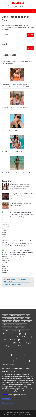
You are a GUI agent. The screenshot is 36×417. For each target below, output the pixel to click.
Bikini (28, 315)
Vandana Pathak (8, 361)
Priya (15, 343)
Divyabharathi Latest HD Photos (13, 152)
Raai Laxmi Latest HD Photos (11, 131)
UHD (28, 358)
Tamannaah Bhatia (18, 352)
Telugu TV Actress (19, 358)
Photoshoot (13, 340)
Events (27, 318)
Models (22, 334)
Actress (5, 315)
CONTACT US (6, 399)
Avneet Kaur (20, 315)
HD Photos (16, 321)
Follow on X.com (8, 403)
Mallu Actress (14, 334)
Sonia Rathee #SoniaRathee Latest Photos (17, 173)
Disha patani (19, 318)
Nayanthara (16, 337)
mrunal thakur (7, 337)
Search (4, 44)
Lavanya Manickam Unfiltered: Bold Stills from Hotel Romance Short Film (22, 196)
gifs (10, 321)
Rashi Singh (6, 346)
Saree (13, 346)
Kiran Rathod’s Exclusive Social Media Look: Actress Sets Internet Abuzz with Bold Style (21, 243)
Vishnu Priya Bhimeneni (22, 361)
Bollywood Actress (8, 318)
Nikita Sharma (26, 337)
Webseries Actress (8, 364)
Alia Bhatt (12, 315)
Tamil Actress (7, 355)
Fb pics (5, 321)
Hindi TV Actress (26, 321)
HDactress (18, 3)
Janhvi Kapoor (7, 328)
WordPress (28, 414)
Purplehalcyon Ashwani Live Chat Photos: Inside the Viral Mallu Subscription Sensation (21, 186)
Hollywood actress (8, 325)
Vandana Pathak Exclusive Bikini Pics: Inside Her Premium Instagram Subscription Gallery (22, 215)
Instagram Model (21, 325)
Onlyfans (5, 340)
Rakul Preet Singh (24, 343)
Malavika (5, 334)
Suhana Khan (7, 352)
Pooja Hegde (23, 340)
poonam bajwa (7, 343)
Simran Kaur (6, 349)
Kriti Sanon (15, 331)
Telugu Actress (7, 358)
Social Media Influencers (19, 349)
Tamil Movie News (18, 355)
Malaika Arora (25, 331)
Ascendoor (13, 414)
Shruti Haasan (22, 346)
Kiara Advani (6, 331)
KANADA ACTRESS (19, 328)
